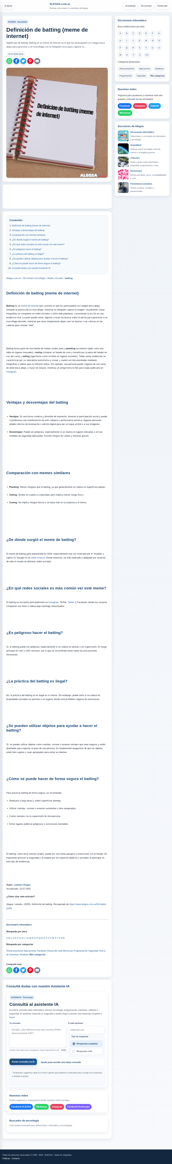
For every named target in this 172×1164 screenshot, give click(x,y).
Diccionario (146, 6)
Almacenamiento (126, 69)
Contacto (16, 1158)
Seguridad (141, 76)
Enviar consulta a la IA (23, 1062)
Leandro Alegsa (22, 885)
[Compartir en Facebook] (16, 61)
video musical (38, 557)
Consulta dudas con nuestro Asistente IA (31, 268)
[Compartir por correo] (37, 61)
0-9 (147, 55)
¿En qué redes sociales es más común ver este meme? (38, 244)
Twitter (71, 602)
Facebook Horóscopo (78, 1107)
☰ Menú (8, 6)
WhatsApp (41, 1107)
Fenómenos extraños (141, 184)
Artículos (135, 158)
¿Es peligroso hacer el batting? (27, 249)
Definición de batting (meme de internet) (31, 225)
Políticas (6, 1158)
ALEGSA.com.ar (60, 4)
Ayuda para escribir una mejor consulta (61, 1062)
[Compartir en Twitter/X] (23, 61)
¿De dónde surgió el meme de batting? (30, 240)
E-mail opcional (75, 1023)
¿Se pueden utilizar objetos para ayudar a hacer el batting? (40, 259)
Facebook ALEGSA (21, 1107)
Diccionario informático (142, 132)
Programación (125, 76)
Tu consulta (14, 1023)
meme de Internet (30, 306)
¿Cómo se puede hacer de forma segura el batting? (36, 263)
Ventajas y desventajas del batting (28, 230)
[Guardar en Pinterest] (30, 61)
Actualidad (130, 6)
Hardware (159, 69)
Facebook (125, 106)
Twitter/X (154, 106)
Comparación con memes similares (28, 235)
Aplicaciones (144, 69)
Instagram (11, 371)
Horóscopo (162, 6)
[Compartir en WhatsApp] (9, 61)
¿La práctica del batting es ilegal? (28, 254)
